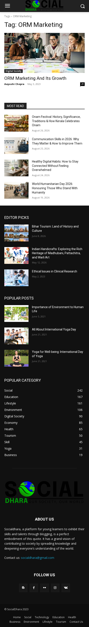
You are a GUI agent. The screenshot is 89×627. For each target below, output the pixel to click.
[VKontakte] (66, 588)
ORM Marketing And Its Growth (35, 78)
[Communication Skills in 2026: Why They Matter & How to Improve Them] (16, 145)
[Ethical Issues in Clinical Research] (16, 277)
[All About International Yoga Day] (16, 335)
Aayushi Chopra (14, 84)
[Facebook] (34, 588)
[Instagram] (55, 588)
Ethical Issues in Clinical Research (54, 271)
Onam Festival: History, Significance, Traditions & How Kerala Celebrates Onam (56, 121)
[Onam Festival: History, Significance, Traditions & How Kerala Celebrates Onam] (16, 123)
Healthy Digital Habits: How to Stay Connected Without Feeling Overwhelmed (55, 166)
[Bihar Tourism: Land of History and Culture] (16, 232)
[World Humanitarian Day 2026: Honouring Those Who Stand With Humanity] (16, 190)
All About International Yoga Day (54, 329)
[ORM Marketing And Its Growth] (44, 53)
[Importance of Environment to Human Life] (16, 313)
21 (82, 84)
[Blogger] (23, 588)
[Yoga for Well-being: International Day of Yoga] (16, 358)
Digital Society (13, 70)
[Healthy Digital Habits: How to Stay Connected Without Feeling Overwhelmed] (16, 168)
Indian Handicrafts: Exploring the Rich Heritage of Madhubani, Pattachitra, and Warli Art (57, 253)
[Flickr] (44, 588)
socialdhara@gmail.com (37, 558)
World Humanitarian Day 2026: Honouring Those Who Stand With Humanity (55, 188)
